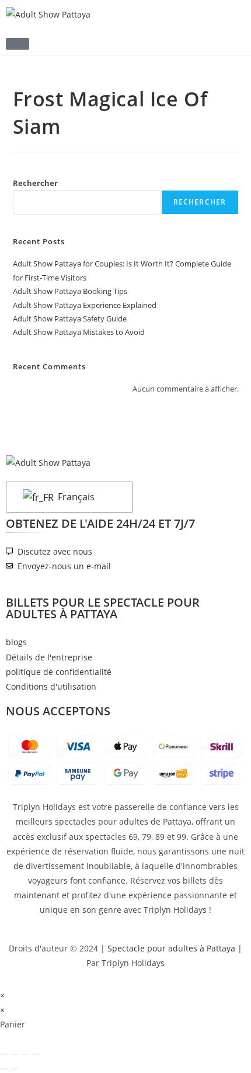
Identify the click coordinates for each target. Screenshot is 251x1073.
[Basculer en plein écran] (15, 1054)
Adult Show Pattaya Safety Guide (70, 318)
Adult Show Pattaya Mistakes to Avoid (79, 332)
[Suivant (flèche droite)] (15, 1069)
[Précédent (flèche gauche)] (4, 1069)
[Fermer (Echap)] (36, 1054)
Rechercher (35, 183)
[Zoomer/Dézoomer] (4, 1054)
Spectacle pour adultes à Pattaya (171, 948)
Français (75, 496)
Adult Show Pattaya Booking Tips (70, 291)
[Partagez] (25, 1054)
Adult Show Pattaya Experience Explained (84, 305)
